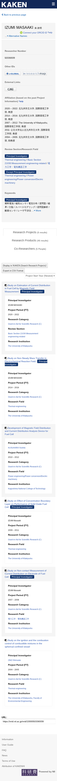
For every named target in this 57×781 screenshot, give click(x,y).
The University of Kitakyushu (20, 346)
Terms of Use (8, 761)
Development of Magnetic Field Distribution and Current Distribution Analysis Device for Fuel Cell (28, 431)
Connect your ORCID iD (35, 32)
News (4, 755)
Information (7, 739)
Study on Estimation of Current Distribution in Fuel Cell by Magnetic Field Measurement (27, 288)
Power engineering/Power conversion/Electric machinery (24, 179)
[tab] (30, 232)
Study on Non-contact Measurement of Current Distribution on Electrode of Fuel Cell (25, 573)
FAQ (4, 750)
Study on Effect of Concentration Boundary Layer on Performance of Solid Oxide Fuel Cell (27, 504)
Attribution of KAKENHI (13, 766)
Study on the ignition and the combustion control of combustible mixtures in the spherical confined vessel (26, 643)
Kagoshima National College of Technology (26, 489)
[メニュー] (53, 4)
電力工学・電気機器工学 (18, 619)
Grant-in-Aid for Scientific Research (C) (24, 324)
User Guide (7, 744)
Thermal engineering (15, 159)
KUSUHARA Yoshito (16, 448)
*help (50, 32)
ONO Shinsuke (14, 660)
